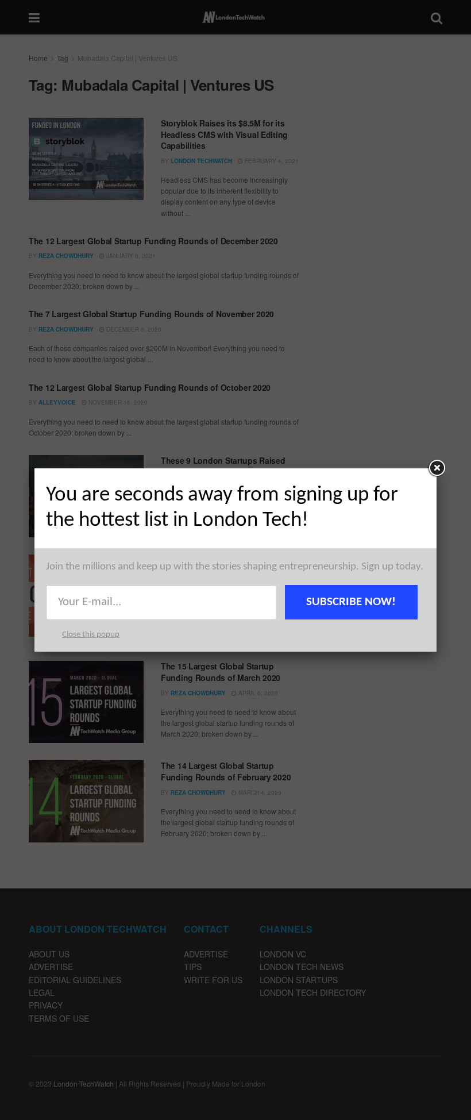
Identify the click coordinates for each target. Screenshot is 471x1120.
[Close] (436, 468)
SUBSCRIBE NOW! (351, 602)
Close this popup (90, 634)
